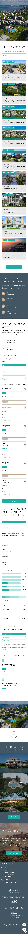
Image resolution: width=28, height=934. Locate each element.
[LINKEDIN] (14, 908)
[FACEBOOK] (6, 908)
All (8, 365)
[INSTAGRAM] (10, 908)
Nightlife (8, 379)
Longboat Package (6, 425)
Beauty (8, 376)
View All (14, 816)
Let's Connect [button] (14, 853)
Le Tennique (4, 480)
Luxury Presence (14, 917)
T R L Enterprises (6, 443)
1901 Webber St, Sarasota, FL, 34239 (8, 665)
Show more (14, 501)
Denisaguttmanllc (6, 388)
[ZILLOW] (17, 908)
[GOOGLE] (21, 908)
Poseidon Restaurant (6, 407)
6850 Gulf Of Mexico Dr (7, 427)
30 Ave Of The (5, 445)
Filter (7, 55)
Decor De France (5, 462)
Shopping (8, 371)
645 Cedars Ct (5, 390)
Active (8, 373)
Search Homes (14, 267)
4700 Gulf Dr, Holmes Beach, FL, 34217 (9, 685)
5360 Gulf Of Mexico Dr (7, 464)
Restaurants (8, 368)
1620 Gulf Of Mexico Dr (7, 482)
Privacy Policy (20, 925)
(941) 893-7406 (8, 876)
